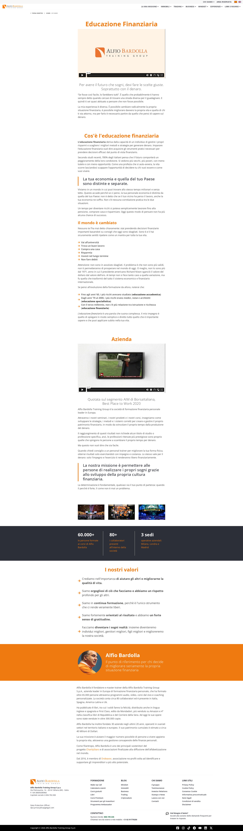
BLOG (124, 780)
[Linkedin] (205, 827)
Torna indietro (37, 13)
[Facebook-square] (177, 827)
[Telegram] (194, 827)
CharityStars (92, 749)
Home (48, 13)
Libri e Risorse (232, 6)
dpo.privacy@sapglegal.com (42, 807)
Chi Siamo (208, 2)
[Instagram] (183, 827)
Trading (178, 6)
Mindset (202, 6)
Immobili (165, 6)
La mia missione (149, 6)
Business (190, 6)
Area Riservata (224, 2)
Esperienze (215, 6)
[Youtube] (199, 827)
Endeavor (107, 758)
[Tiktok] (188, 827)
